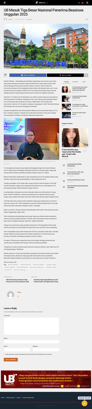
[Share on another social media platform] (86, 75)
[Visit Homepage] (42, 2)
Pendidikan (29, 19)
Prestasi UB (8, 269)
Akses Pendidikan (13, 264)
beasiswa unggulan (38, 264)
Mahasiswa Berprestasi (37, 267)
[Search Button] (87, 2)
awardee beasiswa (25, 264)
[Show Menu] (4, 2)
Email (6, 346)
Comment (7, 315)
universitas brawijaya (20, 269)
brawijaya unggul (51, 264)
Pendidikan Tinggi (51, 267)
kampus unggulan (10, 267)
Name (6, 338)
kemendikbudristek (22, 267)
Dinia (10, 19)
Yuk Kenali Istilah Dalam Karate (76, 180)
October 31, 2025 (19, 19)
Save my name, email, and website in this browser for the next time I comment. (29, 354)
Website (35, 346)
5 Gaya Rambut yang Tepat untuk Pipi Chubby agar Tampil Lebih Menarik (79, 88)
